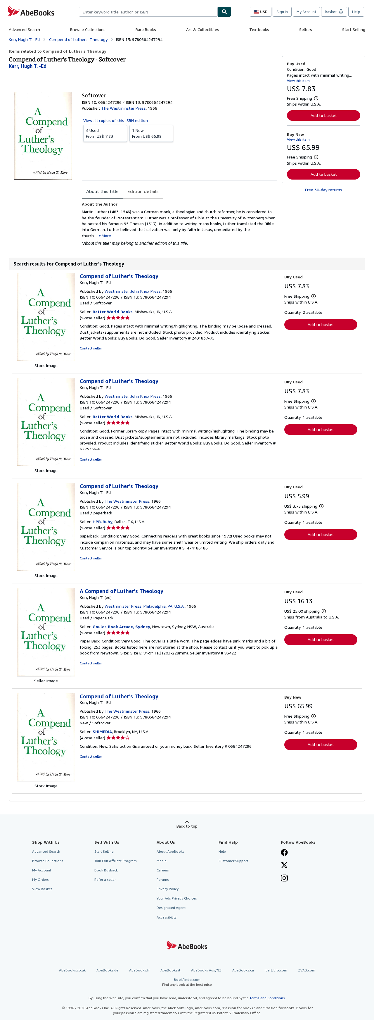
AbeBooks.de (107, 970)
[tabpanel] (179, 223)
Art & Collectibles (202, 29)
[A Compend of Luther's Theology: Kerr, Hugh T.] (46, 674)
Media (162, 861)
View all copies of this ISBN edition (115, 120)
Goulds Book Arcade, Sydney (121, 626)
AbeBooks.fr (139, 970)
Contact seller (91, 348)
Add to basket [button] (324, 115)
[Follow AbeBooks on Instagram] (284, 879)
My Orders (40, 879)
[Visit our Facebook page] (284, 853)
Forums (163, 879)
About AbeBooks (170, 851)
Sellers (305, 29)
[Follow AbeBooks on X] (284, 865)
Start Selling (353, 29)
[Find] (224, 12)
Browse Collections (87, 29)
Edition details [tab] (143, 191)
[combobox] (148, 12)
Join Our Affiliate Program (115, 861)
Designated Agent (171, 907)
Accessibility (166, 917)
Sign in (282, 11)
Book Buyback (106, 870)
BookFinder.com (187, 982)
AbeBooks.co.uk (72, 970)
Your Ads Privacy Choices (177, 898)
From (99, 133)
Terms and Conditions (267, 998)
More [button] (106, 235)
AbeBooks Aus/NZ (206, 970)
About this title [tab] (102, 191)
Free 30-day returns (323, 189)
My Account (306, 11)
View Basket (42, 889)
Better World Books (113, 311)
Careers (163, 870)
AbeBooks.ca (243, 970)
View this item (298, 80)
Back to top (187, 825)
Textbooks (259, 29)
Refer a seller (105, 879)
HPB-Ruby (102, 521)
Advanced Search (24, 29)
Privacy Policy (168, 889)
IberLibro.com (276, 970)
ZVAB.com (306, 970)
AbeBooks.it (170, 970)
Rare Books (146, 29)
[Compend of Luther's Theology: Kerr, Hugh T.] (46, 359)
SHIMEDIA (102, 731)
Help (356, 11)
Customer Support (233, 861)
